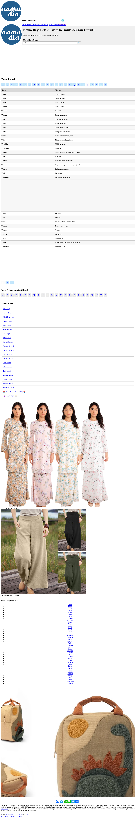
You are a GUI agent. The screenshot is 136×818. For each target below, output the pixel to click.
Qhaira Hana (7, 367)
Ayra (70, 668)
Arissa (70, 654)
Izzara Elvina (7, 321)
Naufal (70, 670)
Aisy (70, 608)
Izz (70, 677)
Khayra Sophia (8, 383)
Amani (70, 658)
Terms (26, 814)
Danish (70, 672)
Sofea (70, 607)
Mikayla (70, 641)
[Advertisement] (33, 35)
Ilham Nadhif (7, 354)
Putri (70, 660)
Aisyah (70, 618)
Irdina (70, 666)
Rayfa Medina (8, 342)
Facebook (4, 816)
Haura (70, 639)
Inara (70, 626)
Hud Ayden (7, 363)
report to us (4, 809)
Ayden (70, 643)
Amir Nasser (7, 325)
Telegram (13, 816)
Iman (70, 605)
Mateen (70, 645)
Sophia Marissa (8, 329)
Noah (70, 630)
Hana (70, 612)
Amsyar (70, 683)
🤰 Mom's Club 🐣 (10, 396)
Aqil (70, 664)
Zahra (70, 631)
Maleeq (70, 662)
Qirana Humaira (8, 350)
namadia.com (10, 814)
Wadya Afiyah (8, 375)
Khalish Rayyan (8, 317)
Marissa (70, 674)
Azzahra (70, 653)
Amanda (70, 620)
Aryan (70, 616)
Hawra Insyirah (8, 379)
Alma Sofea (7, 338)
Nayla (70, 614)
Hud (70, 679)
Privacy (19, 814)
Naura (70, 633)
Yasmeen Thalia (8, 388)
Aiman (70, 649)
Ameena (70, 656)
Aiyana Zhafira (8, 358)
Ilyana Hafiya (7, 313)
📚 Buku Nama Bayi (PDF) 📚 (14, 392)
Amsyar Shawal (8, 346)
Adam (70, 622)
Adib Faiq (6, 309)
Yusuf (70, 610)
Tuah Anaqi (7, 371)
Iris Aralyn (6, 334)
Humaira (70, 635)
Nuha (70, 628)
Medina (70, 637)
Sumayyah (70, 681)
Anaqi (70, 676)
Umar (70, 624)
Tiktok (20, 816)
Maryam (70, 651)
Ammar (70, 647)
